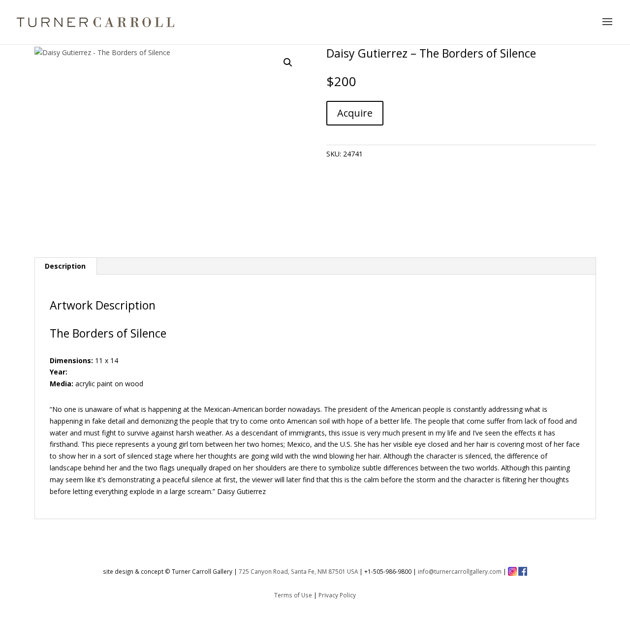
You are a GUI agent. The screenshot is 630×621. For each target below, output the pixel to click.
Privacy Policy (337, 595)
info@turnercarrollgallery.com (460, 571)
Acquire (355, 113)
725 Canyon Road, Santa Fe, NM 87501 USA (298, 571)
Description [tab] (65, 266)
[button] (288, 62)
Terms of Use (293, 595)
